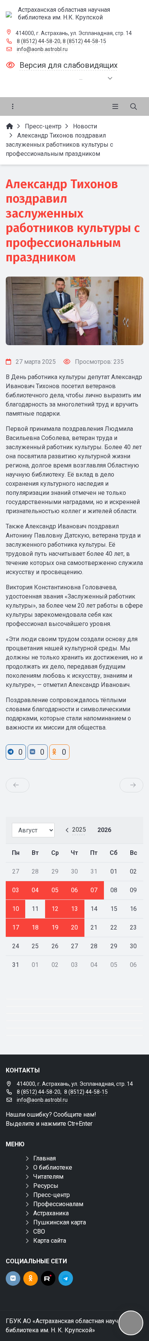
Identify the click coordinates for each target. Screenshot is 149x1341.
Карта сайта (49, 1240)
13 (74, 908)
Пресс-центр (51, 1195)
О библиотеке (52, 1167)
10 (15, 908)
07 (94, 890)
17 (15, 927)
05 (55, 890)
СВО (39, 1231)
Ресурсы (45, 1185)
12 (55, 908)
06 (74, 890)
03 (15, 890)
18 (35, 927)
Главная (44, 1158)
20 (74, 927)
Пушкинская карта (59, 1222)
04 (35, 890)
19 (55, 927)
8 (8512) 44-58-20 (38, 41)
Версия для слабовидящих (68, 65)
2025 (79, 829)
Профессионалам (58, 1204)
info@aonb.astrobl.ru (42, 49)
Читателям (48, 1176)
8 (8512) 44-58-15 (84, 41)
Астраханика (51, 1213)
